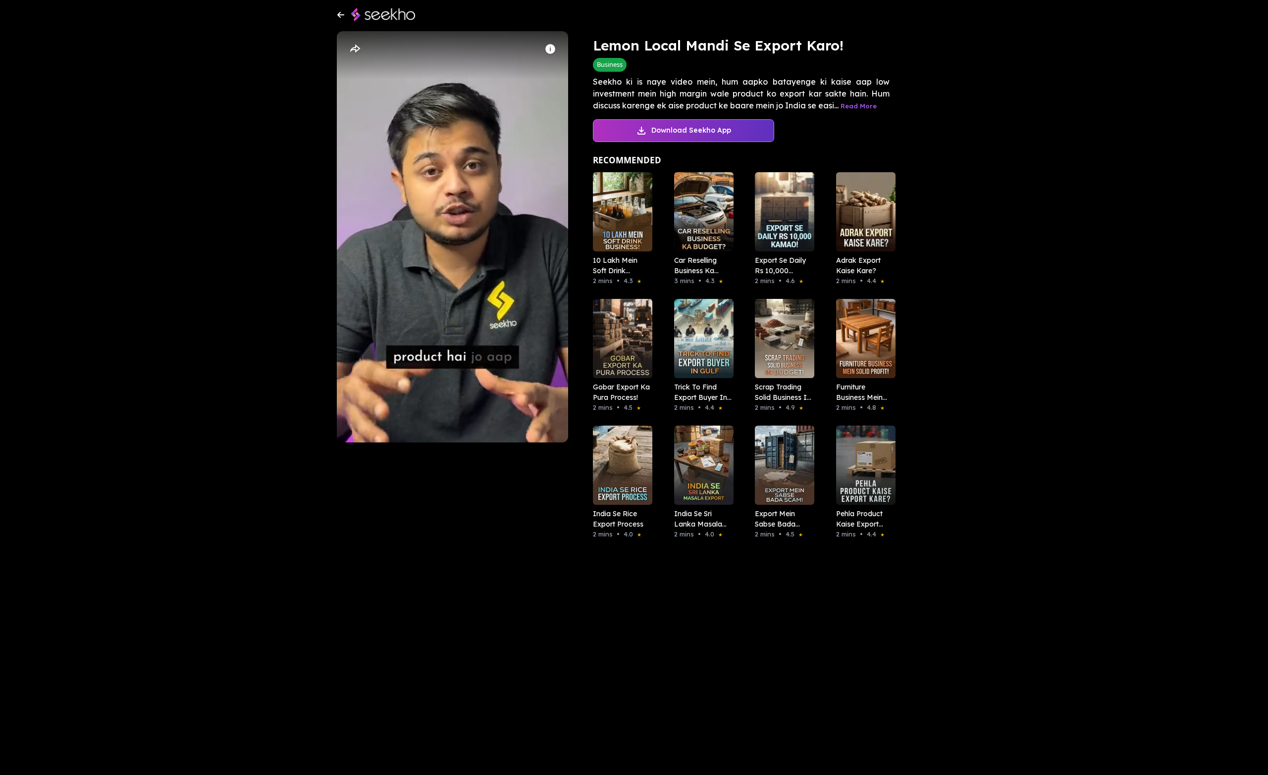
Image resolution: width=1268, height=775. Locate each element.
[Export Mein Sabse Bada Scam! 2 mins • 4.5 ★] (781, 465)
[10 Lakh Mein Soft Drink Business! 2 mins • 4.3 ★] (619, 211)
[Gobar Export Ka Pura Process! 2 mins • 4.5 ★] (619, 338)
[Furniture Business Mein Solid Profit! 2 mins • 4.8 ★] (863, 338)
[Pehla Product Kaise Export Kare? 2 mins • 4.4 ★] (863, 465)
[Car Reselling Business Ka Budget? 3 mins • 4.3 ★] (701, 211)
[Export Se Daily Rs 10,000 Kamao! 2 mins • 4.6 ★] (781, 211)
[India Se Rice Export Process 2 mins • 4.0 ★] (619, 465)
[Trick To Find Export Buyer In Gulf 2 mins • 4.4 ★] (701, 338)
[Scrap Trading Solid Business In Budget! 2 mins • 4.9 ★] (781, 338)
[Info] (550, 49)
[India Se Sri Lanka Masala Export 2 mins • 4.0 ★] (701, 465)
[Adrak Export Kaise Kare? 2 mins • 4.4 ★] (863, 211)
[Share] (355, 49)
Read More (859, 106)
